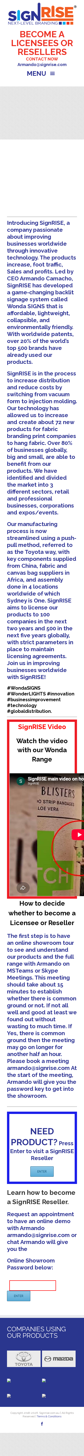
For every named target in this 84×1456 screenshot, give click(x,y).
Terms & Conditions (48, 1416)
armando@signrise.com (38, 1068)
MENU (37, 73)
